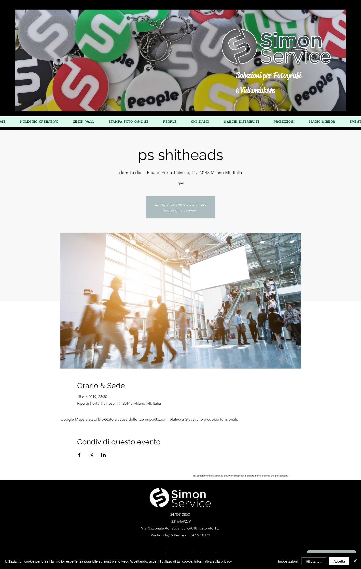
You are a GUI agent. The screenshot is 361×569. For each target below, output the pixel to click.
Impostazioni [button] (288, 561)
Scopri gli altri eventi (180, 210)
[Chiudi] (355, 561)
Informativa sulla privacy (213, 561)
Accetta (339, 561)
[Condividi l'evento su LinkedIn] (103, 455)
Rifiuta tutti (314, 561)
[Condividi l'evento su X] (91, 455)
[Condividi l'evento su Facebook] (79, 455)
